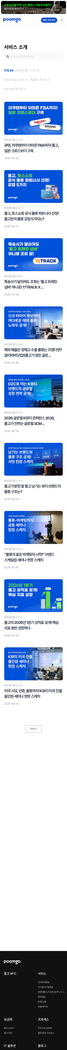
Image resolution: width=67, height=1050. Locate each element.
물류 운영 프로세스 (46, 1033)
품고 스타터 (9, 1028)
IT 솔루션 (10, 1046)
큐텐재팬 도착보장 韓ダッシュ (51, 992)
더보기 (33, 728)
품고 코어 (8, 1033)
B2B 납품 (42, 1001)
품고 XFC (10, 974)
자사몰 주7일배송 (45, 987)
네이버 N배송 (43, 982)
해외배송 (42, 997)
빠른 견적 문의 (49, 20)
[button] (33, 7)
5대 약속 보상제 (45, 1028)
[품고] (20, 20)
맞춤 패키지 (43, 1006)
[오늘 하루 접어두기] (61, 6)
